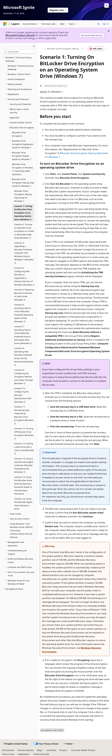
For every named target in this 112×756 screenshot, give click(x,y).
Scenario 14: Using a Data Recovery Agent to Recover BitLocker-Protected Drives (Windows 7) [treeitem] (23, 465)
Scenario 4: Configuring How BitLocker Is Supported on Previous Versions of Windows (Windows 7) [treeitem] (24, 276)
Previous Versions (26, 750)
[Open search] (98, 23)
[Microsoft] (5, 24)
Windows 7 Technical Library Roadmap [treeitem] (21, 68)
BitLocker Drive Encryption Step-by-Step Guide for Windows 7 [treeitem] (23, 196)
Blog (39, 750)
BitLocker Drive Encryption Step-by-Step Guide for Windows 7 (64, 48)
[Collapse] (34, 46)
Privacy (63, 750)
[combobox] (18, 52)
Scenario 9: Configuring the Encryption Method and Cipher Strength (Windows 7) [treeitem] (23, 377)
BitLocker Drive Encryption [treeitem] (19, 134)
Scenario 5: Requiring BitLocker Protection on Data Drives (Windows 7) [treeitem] (24, 294)
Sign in (105, 23)
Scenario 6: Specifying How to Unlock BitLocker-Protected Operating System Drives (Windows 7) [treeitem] (23, 313)
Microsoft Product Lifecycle (20, 35)
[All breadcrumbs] (42, 49)
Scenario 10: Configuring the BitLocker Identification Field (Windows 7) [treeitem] (22, 395)
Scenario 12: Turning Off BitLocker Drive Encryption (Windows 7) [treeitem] (23, 433)
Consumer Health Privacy (82, 750)
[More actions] (107, 49)
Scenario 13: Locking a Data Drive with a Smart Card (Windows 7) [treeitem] (24, 448)
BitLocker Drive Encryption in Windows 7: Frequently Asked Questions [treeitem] (22, 169)
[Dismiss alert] (106, 5)
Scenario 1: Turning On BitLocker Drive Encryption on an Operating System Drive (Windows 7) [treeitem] (23, 213)
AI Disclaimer (8, 750)
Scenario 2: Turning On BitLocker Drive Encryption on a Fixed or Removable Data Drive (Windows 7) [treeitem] (24, 231)
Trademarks (22, 754)
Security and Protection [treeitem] (20, 104)
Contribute (51, 750)
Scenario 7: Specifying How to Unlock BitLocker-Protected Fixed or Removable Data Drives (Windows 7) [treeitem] (23, 335)
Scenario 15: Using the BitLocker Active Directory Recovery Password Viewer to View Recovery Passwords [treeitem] (23, 485)
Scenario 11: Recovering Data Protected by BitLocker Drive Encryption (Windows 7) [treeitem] (23, 415)
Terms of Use (8, 754)
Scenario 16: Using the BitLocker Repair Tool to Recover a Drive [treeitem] (23, 503)
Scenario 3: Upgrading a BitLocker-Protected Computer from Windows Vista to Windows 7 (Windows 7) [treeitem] (24, 253)
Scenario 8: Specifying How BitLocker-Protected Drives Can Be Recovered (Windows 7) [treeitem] (23, 356)
